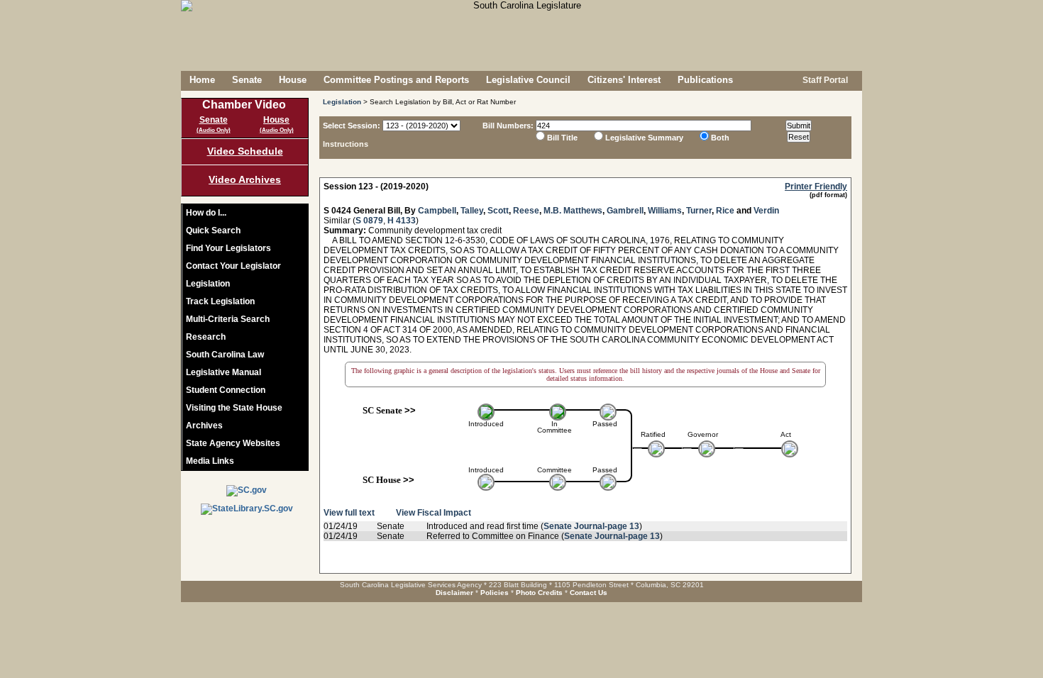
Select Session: (351, 125)
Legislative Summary (644, 137)
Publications (705, 79)
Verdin (766, 211)
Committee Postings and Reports (396, 79)
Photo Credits (539, 592)
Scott (498, 211)
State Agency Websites (233, 443)
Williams (665, 211)
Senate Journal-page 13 (591, 526)
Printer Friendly (816, 186)
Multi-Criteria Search (228, 319)
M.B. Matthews (572, 211)
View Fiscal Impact (433, 513)
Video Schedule (245, 151)
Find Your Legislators (228, 248)
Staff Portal (824, 80)
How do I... (206, 213)
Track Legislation (220, 301)
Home (202, 79)
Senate (247, 79)
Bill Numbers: (508, 125)
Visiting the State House (234, 408)
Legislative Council (528, 79)
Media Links (210, 461)
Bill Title (562, 137)
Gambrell (625, 211)
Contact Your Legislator (233, 266)
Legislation (208, 284)
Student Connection (225, 390)
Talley (471, 211)
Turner (699, 211)
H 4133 (401, 221)
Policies (494, 592)
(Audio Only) (214, 130)
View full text (349, 513)
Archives (204, 425)
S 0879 (369, 221)
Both (720, 137)
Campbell (437, 211)
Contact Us (588, 592)
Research (206, 337)
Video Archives (245, 179)
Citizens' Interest (624, 79)
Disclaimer (454, 592)
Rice (725, 211)
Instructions (345, 144)
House (293, 79)
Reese (526, 211)
